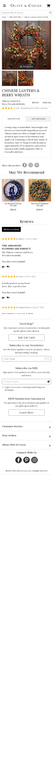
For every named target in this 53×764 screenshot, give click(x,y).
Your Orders (9, 435)
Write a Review (41, 108)
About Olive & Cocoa (14, 444)
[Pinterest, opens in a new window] (26, 460)
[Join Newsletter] (47, 358)
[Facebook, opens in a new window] (18, 460)
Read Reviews (27, 108)
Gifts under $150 (15, 17)
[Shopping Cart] (48, 6)
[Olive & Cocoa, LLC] (26, 5)
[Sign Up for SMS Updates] (48, 381)
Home (4, 17)
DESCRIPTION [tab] (14, 119)
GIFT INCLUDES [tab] (38, 119)
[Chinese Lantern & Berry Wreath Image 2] (25, 79)
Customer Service (12, 426)
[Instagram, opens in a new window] (34, 460)
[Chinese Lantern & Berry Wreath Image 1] (9, 79)
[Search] (50, 12)
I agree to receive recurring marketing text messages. (25, 388)
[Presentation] (24, 165)
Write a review (11, 229)
